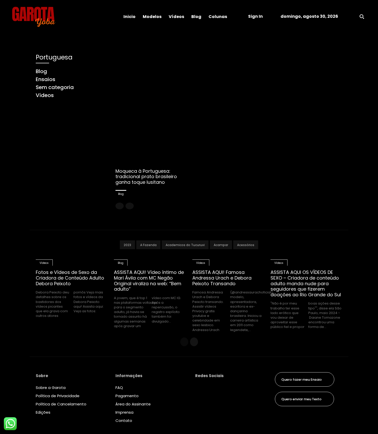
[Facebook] (199, 389)
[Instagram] (199, 399)
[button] (362, 16)
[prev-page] (119, 206)
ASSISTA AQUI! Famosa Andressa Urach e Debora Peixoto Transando (221, 278)
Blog (121, 194)
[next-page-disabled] (129, 206)
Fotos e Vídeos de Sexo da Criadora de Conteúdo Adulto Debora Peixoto (70, 278)
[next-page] (194, 341)
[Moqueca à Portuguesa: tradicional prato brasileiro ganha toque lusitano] (151, 108)
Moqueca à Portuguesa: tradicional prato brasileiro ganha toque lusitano (146, 176)
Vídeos (44, 263)
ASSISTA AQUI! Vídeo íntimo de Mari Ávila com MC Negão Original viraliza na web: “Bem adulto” (149, 280)
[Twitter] (199, 410)
